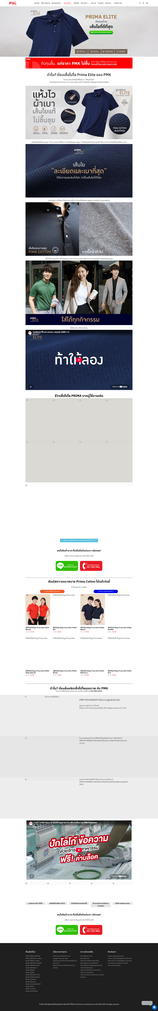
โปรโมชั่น (76, 3)
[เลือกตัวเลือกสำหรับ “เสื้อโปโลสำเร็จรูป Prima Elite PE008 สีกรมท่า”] (90, 622)
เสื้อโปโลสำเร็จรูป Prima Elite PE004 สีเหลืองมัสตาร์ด (37, 672)
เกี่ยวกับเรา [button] (84, 3)
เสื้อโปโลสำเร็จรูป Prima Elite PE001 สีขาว (119, 672)
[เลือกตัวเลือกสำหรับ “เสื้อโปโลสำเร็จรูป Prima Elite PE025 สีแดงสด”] (35, 622)
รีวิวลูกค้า (101, 3)
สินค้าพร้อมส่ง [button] (56, 3)
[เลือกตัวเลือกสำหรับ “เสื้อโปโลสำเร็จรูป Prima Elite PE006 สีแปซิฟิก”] (118, 622)
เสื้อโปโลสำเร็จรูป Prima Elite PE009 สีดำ (65, 628)
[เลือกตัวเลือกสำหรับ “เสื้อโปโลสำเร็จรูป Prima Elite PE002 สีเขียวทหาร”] (90, 665)
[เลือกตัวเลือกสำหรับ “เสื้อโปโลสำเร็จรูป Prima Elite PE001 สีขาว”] (118, 665)
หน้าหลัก (36, 3)
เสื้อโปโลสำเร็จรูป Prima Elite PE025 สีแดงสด (37, 628)
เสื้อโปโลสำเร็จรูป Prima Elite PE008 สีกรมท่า (92, 628)
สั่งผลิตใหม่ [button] (67, 3)
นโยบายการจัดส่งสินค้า (86, 972)
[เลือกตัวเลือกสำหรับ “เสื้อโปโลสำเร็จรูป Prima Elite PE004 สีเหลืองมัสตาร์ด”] (35, 665)
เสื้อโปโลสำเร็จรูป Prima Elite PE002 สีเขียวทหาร (92, 672)
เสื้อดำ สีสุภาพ (45, 3)
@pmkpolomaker (118, 956)
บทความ (93, 3)
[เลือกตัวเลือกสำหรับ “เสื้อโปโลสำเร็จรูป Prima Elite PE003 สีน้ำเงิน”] (63, 665)
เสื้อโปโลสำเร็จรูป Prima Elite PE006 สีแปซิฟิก (119, 628)
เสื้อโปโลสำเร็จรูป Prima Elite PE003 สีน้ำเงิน (65, 672)
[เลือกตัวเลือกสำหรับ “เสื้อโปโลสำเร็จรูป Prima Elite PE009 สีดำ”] (63, 622)
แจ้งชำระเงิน (118, 3)
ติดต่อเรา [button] (108, 3)
